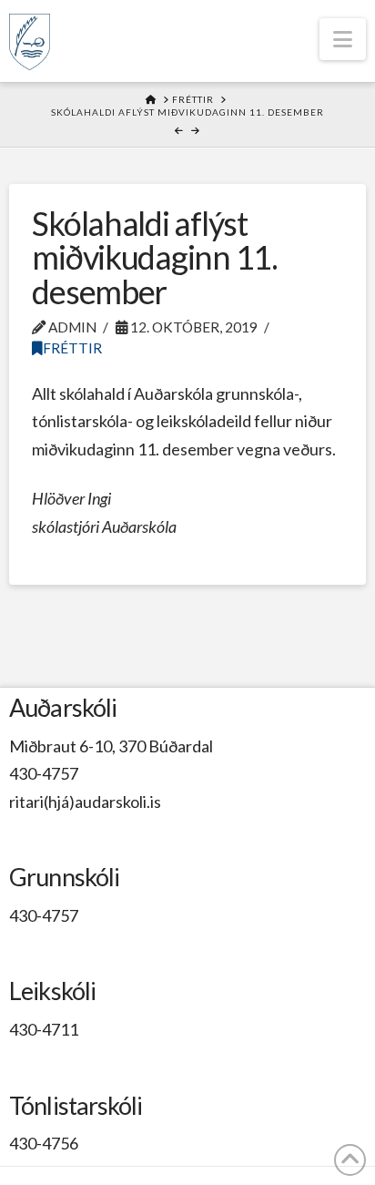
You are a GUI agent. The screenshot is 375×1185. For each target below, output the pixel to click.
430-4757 (43, 773)
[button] (342, 39)
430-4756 (43, 1143)
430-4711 (43, 1029)
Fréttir (72, 348)
